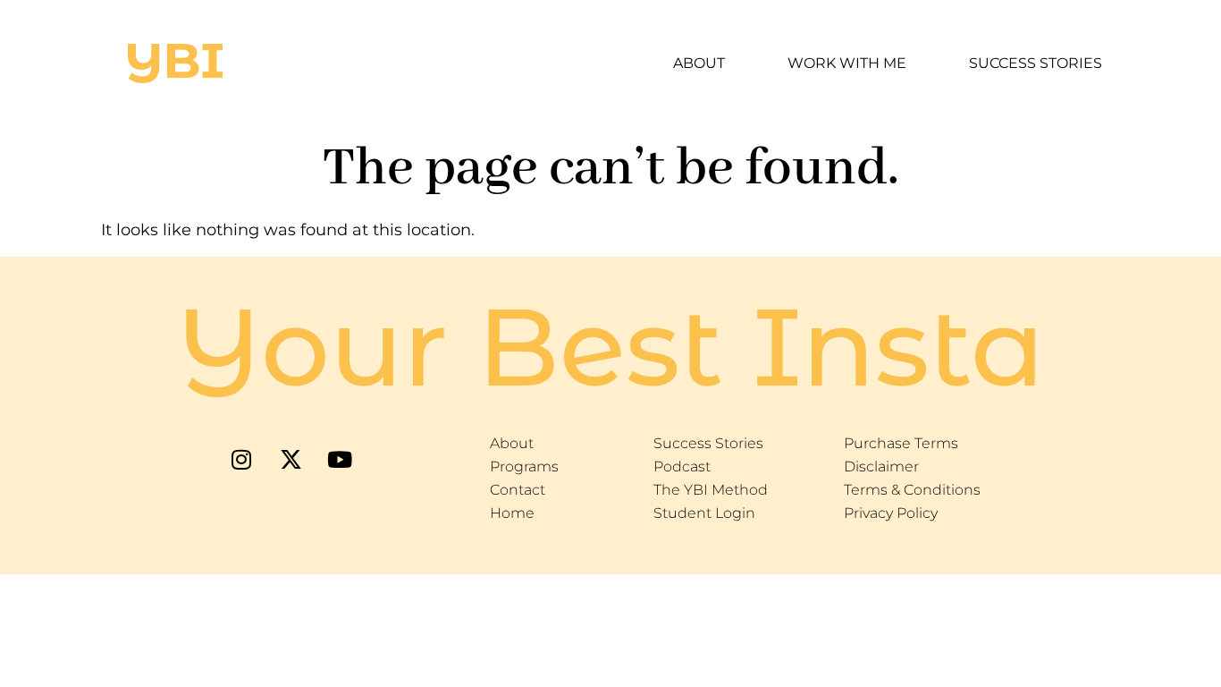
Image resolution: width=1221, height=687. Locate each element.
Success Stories (1035, 63)
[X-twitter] (290, 459)
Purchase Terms (901, 443)
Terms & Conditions (912, 489)
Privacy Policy (891, 513)
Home (512, 513)
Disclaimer (881, 466)
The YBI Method (710, 489)
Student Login (704, 513)
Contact (517, 489)
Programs (524, 466)
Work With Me (846, 63)
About (699, 63)
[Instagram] (241, 459)
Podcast (682, 466)
